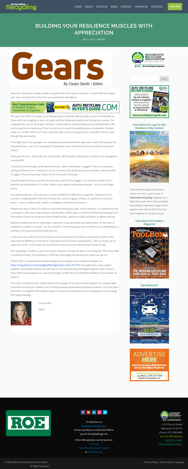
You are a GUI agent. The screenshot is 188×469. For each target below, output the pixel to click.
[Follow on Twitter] (105, 412)
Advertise (141, 6)
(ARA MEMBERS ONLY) (170, 444)
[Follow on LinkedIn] (94, 412)
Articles (101, 6)
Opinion (101, 39)
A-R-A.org (94, 443)
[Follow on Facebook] (83, 412)
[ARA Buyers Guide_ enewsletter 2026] (149, 117)
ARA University (95, 451)
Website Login (173, 440)
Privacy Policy (151, 462)
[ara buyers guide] (65, 112)
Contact (126, 6)
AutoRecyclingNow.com (93, 425)
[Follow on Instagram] (99, 412)
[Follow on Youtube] (88, 412)
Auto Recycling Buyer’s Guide (94, 447)
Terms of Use (166, 462)
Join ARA (174, 6)
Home (78, 6)
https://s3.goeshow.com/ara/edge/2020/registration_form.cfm (43, 265)
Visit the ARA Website (171, 436)
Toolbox (157, 6)
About (89, 6)
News (114, 6)
